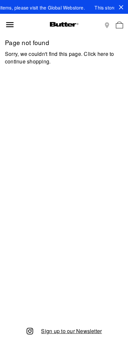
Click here (96, 54)
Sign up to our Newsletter (71, 331)
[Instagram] (30, 330)
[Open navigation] (10, 25)
